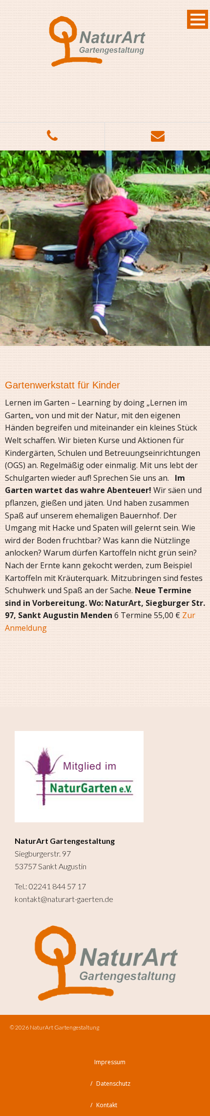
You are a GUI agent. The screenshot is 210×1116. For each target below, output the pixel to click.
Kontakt (106, 1105)
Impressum (110, 1062)
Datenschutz (113, 1083)
